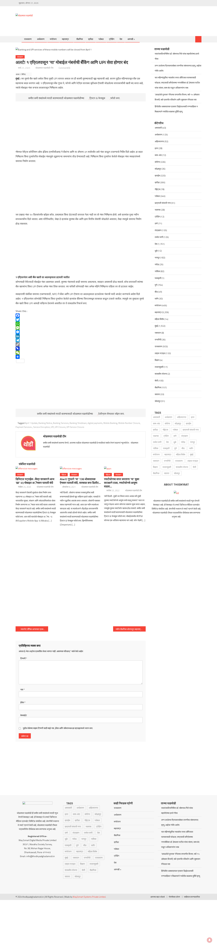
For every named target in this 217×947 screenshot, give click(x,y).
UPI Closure (60, 427)
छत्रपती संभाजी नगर (163, 203)
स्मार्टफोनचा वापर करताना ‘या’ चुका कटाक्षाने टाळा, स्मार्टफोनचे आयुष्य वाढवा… (121, 483)
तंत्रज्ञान (20, 56)
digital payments (95, 423)
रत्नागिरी (158, 339)
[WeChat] (81, 353)
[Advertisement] (143, 18)
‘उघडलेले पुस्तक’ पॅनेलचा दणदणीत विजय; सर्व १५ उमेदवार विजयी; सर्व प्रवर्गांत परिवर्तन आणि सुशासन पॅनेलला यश (177, 97)
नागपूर (157, 257)
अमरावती (158, 127)
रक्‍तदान (158, 332)
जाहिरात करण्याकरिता (192, 896)
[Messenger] (81, 332)
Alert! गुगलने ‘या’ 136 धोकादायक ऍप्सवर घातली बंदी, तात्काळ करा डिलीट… (80, 481)
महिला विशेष (159, 319)
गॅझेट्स (63, 474)
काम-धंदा (158, 155)
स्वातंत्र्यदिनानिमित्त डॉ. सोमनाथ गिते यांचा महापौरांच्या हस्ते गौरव (177, 56)
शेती (156, 380)
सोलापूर (158, 401)
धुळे (156, 250)
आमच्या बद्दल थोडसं (157, 896)
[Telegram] (81, 340)
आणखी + (131, 39)
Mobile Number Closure (129, 423)
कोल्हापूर (158, 168)
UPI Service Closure (75, 427)
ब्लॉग (156, 298)
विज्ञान (157, 360)
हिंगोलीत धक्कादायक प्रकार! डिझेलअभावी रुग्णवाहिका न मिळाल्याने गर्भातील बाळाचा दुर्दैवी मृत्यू (176, 109)
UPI (52, 427)
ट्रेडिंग (111, 39)
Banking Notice (45, 423)
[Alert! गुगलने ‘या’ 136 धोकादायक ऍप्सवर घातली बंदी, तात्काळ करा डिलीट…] (81, 468)
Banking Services (61, 423)
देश (121, 39)
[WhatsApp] (81, 324)
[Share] (81, 357)
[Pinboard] (81, 348)
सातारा (157, 394)
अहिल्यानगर (159, 141)
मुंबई (156, 326)
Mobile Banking (110, 423)
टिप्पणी (23, 658)
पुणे (156, 285)
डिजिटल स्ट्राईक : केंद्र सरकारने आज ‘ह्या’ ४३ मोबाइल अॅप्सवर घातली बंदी (35, 481)
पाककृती (158, 278)
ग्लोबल (101, 39)
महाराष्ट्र (65, 39)
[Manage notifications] (209, 940)
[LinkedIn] (81, 336)
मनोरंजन (53, 39)
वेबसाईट (23, 715)
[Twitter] (81, 320)
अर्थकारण (40, 39)
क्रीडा (90, 39)
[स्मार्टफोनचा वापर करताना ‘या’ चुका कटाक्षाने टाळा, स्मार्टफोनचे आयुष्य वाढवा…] (125, 468)
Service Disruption (41, 427)
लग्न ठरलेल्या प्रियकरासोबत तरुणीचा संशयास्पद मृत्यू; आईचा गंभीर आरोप (178, 68)
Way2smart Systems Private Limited (89, 896)
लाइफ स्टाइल (160, 353)
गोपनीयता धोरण (174, 896)
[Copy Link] (81, 344)
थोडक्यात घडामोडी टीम (44, 67)
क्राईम (157, 175)
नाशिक (157, 271)
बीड (156, 291)
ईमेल (22, 702)
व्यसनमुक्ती (159, 367)
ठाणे (156, 223)
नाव (22, 689)
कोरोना (157, 162)
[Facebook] (81, 315)
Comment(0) (64, 67)
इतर (156, 148)
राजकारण (28, 39)
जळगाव (157, 209)
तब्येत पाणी (159, 237)
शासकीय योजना (161, 373)
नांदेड (157, 264)
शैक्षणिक (79, 39)
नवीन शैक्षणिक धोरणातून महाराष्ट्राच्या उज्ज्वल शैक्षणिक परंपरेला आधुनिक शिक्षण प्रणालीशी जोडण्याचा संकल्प (131, 629)
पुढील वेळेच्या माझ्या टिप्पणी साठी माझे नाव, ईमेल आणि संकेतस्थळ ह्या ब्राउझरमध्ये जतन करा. (58, 728)
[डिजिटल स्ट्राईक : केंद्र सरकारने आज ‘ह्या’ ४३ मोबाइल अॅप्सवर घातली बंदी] (36, 468)
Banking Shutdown (78, 423)
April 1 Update (31, 423)
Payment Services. (24, 427)
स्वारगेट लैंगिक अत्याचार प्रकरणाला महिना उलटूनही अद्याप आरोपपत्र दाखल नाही (34, 629)
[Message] (81, 328)
